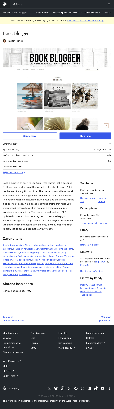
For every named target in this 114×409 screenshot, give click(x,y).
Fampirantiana (38, 333)
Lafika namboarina (41, 245)
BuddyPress (10, 376)
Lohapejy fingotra (55, 256)
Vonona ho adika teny (62, 271)
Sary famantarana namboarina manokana (54, 249)
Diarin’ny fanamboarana (91, 285)
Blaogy (28, 245)
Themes (6, 12)
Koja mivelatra (25, 274)
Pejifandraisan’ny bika (13, 172)
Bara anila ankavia (27, 263)
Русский (84, 265)
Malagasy (14, 388)
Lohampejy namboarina (24, 249)
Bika (33, 338)
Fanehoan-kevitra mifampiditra (37, 271)
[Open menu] (109, 4)
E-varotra (24, 252)
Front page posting (22, 260)
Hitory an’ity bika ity (89, 245)
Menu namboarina (11, 252)
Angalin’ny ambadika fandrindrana (45, 252)
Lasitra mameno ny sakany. (44, 260)
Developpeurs (65, 343)
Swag (90, 347)
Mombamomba (10, 333)
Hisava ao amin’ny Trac (90, 291)
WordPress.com (12, 361)
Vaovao (40, 263)
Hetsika (90, 338)
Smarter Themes (15, 41)
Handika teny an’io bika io (92, 271)
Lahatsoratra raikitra (52, 267)
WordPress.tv (66, 347)
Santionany (29, 136)
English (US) (100, 262)
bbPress (8, 371)
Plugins (34, 343)
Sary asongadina (38, 256)
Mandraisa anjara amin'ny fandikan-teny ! (85, 20)
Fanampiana (64, 338)
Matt (7, 366)
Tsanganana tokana (54, 263)
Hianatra (62, 333)
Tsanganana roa (10, 274)
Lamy (33, 347)
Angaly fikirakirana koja (13, 245)
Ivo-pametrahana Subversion (93, 288)
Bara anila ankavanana (31, 267)
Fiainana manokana (13, 352)
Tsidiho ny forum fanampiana (93, 223)
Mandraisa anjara (95, 333)
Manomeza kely (95, 343)
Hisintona (85, 136)
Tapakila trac (86, 295)
